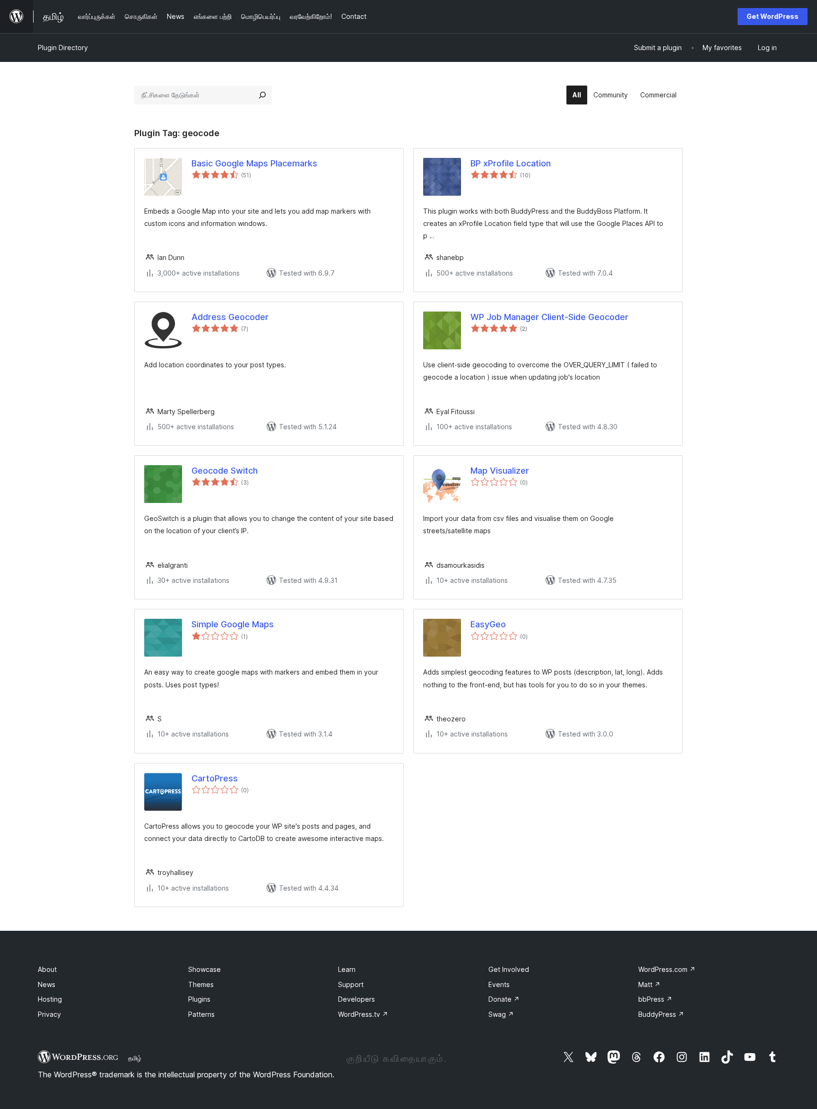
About (47, 969)
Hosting (50, 999)
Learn (347, 969)
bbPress (655, 999)
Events (499, 984)
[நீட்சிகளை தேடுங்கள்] (262, 95)
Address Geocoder (230, 317)
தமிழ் (134, 1058)
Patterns (201, 1014)
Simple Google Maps (232, 624)
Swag (501, 1014)
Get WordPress (773, 16)
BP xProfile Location (510, 163)
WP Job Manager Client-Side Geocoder (549, 317)
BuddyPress (661, 1014)
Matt (649, 984)
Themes (201, 984)
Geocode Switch (224, 471)
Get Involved (508, 969)
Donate (504, 999)
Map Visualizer (499, 471)
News (46, 984)
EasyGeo (488, 624)
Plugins (199, 999)
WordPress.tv (363, 1014)
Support (351, 984)
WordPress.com (666, 969)
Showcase (204, 969)
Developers (356, 999)
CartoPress (214, 778)
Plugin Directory (63, 47)
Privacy (49, 1014)
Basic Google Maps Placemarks (254, 163)
